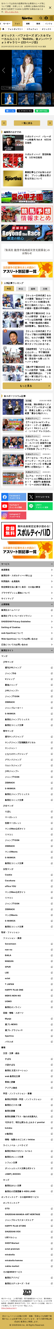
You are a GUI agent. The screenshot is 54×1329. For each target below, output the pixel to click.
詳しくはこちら (11, 12)
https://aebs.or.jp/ (9, 1308)
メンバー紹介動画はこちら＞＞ (13, 88)
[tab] (7, 23)
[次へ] (3, 70)
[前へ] (50, 70)
